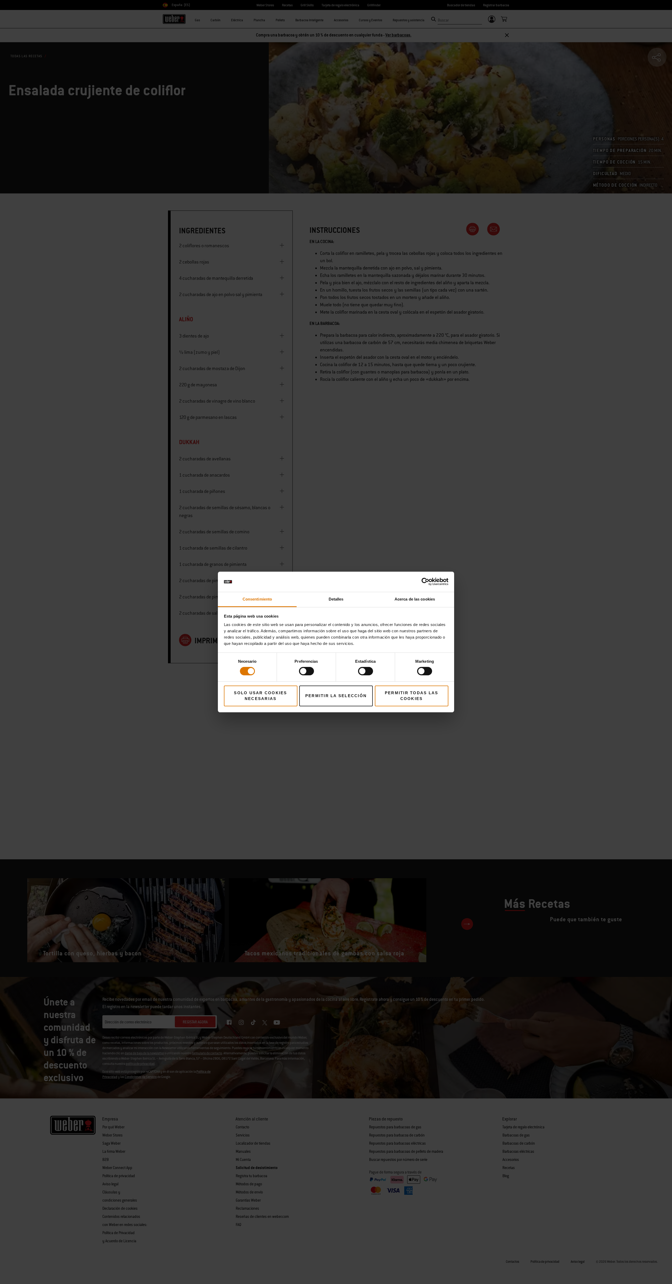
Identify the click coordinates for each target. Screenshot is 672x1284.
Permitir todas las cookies (411, 696)
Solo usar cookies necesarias (260, 696)
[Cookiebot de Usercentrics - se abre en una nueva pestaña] (425, 582)
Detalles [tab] (336, 599)
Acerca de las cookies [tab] (415, 599)
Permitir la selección (336, 695)
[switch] (306, 671)
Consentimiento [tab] (257, 599)
